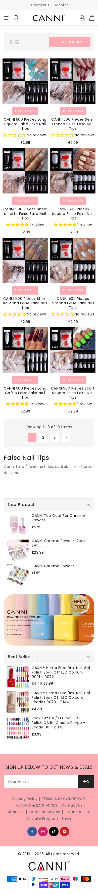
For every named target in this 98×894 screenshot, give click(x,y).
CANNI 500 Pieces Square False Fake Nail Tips (72, 213)
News (67, 818)
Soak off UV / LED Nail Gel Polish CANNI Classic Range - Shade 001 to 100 (58, 722)
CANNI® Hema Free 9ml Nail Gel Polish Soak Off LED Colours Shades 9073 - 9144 (61, 697)
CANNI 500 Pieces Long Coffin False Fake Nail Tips (25, 393)
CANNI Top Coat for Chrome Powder (58, 517)
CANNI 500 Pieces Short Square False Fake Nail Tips (73, 393)
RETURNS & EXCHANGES (37, 805)
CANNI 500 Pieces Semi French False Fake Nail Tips (72, 124)
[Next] (66, 437)
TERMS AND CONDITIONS (64, 798)
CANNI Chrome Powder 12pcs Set (58, 543)
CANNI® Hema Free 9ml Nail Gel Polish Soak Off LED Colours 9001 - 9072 (61, 672)
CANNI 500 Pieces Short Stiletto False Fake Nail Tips (25, 213)
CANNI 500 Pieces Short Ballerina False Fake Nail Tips (25, 303)
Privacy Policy (25, 798)
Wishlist (61, 5)
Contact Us (71, 805)
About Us (16, 811)
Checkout (40, 5)
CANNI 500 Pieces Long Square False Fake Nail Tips (25, 124)
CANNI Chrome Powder (53, 566)
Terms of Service (45, 811)
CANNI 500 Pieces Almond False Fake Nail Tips (73, 303)
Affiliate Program (42, 818)
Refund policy (77, 811)
